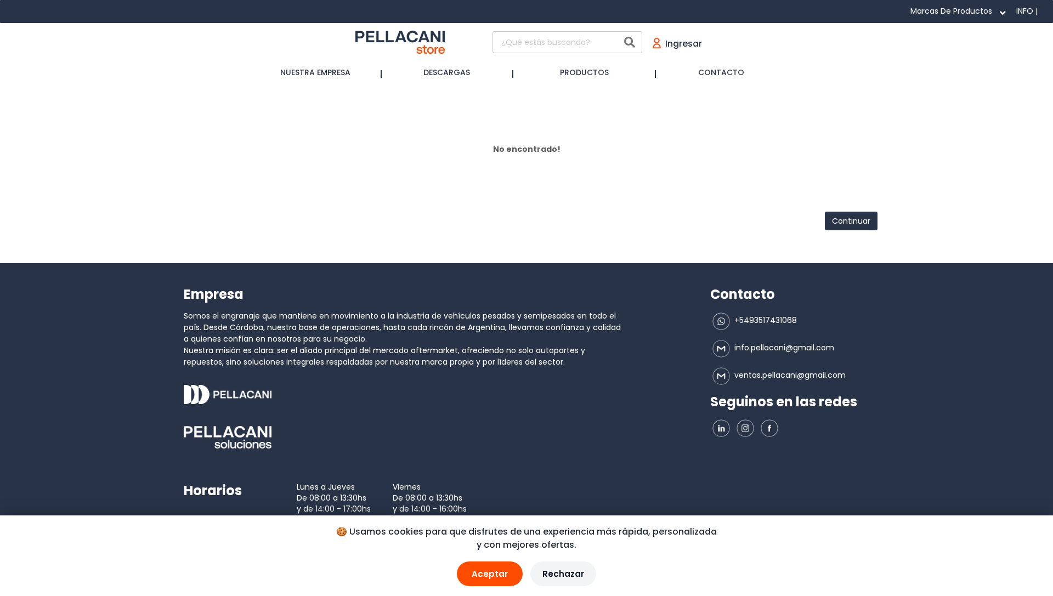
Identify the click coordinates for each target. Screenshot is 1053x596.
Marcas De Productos (951, 11)
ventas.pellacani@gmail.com (789, 375)
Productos (584, 72)
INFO (1024, 11)
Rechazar (563, 574)
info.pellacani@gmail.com (783, 347)
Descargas (446, 72)
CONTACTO (721, 72)
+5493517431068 (764, 320)
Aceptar (490, 574)
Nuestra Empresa (315, 72)
